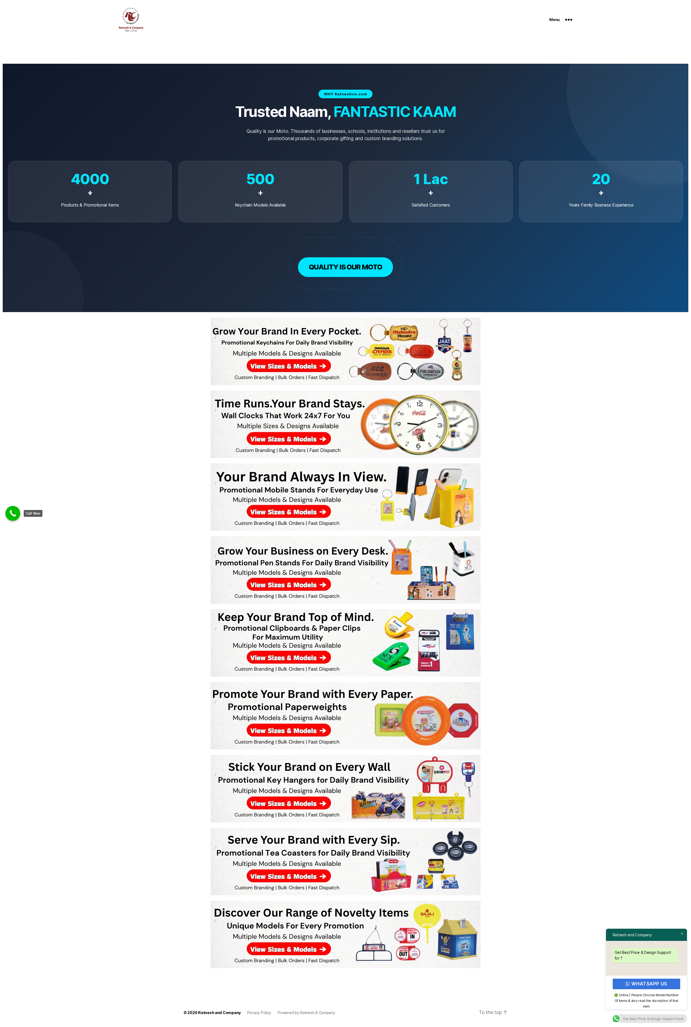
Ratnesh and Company (219, 1012)
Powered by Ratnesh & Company (306, 1012)
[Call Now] (12, 513)
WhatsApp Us (649, 984)
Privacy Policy (259, 1012)
